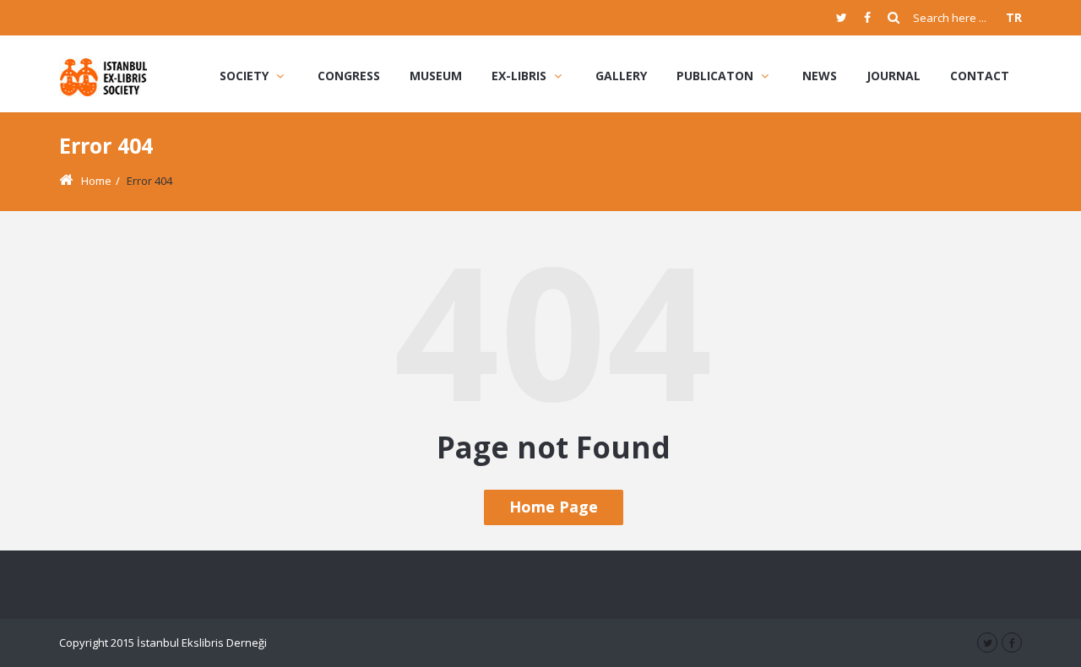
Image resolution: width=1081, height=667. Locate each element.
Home (96, 180)
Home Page (553, 506)
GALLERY (621, 76)
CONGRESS (349, 76)
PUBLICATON (714, 76)
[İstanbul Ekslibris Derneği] (104, 76)
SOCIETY (244, 76)
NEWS (819, 76)
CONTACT (979, 76)
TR (1014, 17)
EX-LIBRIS (519, 76)
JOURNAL (893, 76)
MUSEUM (436, 76)
